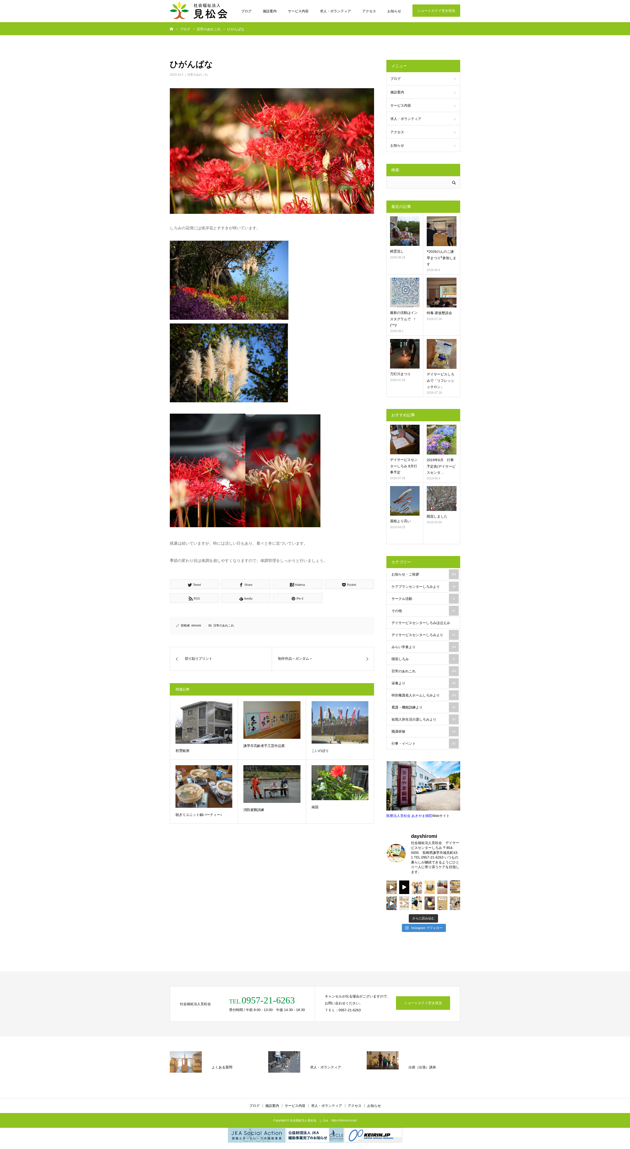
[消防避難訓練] (271, 784)
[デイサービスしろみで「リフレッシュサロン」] (442, 354)
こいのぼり (320, 751)
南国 (315, 807)
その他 (423, 611)
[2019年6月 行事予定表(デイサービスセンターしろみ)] (442, 440)
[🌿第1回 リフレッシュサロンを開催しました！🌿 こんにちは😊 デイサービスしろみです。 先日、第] (442, 887)
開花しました (437, 516)
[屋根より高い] (405, 501)
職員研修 (423, 731)
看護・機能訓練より (423, 707)
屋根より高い (400, 521)
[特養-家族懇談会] (442, 292)
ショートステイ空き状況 (436, 11)
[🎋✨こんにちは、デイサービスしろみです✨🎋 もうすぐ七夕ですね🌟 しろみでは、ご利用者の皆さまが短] (404, 903)
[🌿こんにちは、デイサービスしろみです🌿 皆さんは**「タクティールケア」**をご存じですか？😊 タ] (417, 887)
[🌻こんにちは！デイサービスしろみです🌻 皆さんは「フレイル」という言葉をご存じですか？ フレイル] (442, 903)
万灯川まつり (400, 374)
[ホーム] (171, 28)
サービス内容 (298, 11)
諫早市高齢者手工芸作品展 (264, 746)
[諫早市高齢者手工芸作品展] (271, 720)
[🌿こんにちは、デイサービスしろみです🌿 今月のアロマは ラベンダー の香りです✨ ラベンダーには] (455, 903)
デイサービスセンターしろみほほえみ (423, 625)
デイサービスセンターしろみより (423, 635)
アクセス (369, 11)
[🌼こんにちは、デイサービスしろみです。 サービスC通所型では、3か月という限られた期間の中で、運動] (430, 887)
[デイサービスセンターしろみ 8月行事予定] (405, 439)
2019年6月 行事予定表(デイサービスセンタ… (441, 466)
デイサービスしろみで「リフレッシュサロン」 (440, 380)
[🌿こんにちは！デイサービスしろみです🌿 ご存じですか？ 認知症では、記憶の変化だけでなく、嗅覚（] (417, 903)
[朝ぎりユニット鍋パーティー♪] (203, 786)
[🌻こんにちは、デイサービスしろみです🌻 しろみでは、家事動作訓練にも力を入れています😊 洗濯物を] (430, 903)
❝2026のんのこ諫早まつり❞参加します (441, 258)
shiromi (196, 625)
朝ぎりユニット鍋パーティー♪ (198, 815)
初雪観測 (182, 751)
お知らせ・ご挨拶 (424, 574)
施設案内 (270, 11)
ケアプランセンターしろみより (423, 587)
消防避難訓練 (253, 810)
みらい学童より (424, 647)
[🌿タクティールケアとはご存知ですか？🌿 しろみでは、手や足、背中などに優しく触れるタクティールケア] (455, 887)
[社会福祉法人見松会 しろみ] (199, 11)
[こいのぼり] (340, 722)
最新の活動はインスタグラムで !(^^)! (404, 319)
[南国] (340, 782)
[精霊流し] (405, 231)
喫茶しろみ (423, 659)
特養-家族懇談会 (439, 313)
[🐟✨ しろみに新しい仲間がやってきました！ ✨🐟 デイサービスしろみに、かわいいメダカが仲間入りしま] (391, 887)
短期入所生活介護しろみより (423, 719)
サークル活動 (423, 599)
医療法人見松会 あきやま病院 (409, 816)
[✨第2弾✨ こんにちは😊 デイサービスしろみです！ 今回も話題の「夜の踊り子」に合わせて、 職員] (391, 903)
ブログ (246, 11)
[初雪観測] (203, 722)
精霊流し (397, 251)
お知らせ (394, 11)
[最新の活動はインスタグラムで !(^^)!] (405, 292)
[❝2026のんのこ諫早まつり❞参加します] (442, 231)
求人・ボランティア (335, 11)
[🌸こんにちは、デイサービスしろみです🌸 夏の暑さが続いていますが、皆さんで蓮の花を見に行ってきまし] (404, 887)
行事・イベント (423, 743)
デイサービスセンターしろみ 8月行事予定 (404, 466)
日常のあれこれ (197, 74)
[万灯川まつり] (405, 354)
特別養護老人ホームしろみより (424, 695)
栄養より (423, 683)
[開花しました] (442, 498)
